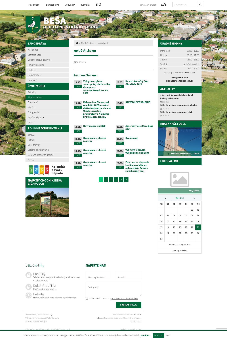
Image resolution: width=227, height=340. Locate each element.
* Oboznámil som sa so (113, 298)
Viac (168, 335)
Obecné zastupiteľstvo (39, 59)
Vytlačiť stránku (44, 314)
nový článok (102, 43)
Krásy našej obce (173, 124)
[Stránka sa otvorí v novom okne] (98, 5)
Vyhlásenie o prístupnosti (35, 318)
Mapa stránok (30, 314)
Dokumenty (34, 74)
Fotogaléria (33, 112)
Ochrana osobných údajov (40, 154)
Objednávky (34, 144)
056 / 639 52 (178, 77)
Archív (31, 159)
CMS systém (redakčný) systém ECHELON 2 (42, 329)
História (32, 107)
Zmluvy (31, 134)
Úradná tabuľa (35, 97)
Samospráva (52, 4)
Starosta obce (34, 54)
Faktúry (31, 139)
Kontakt (85, 4)
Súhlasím (158, 335)
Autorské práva (53, 318)
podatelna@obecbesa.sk (179, 80)
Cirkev (31, 122)
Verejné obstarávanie (38, 149)
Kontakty (32, 79)
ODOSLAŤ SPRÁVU (128, 304)
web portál (65, 329)
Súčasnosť (33, 102)
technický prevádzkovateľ (131, 329)
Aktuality (70, 4)
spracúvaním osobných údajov (124, 298)
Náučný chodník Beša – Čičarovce (46, 182)
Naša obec (34, 4)
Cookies (145, 335)
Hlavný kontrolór (36, 64)
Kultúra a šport (35, 117)
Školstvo (32, 69)
